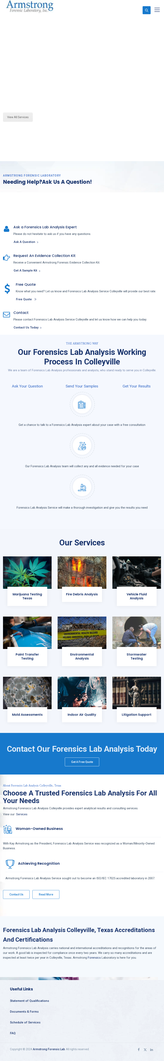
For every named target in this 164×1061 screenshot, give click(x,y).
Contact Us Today (26, 327)
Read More (46, 894)
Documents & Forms (24, 1011)
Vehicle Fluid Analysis (137, 596)
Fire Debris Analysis (82, 594)
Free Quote (24, 299)
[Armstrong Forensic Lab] (30, 6)
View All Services (18, 117)
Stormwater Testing (137, 656)
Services (21, 814)
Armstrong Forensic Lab (49, 1049)
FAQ (13, 1033)
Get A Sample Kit (25, 270)
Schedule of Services (25, 1022)
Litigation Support (136, 714)
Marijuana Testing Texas (27, 596)
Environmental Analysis (82, 656)
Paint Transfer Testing (27, 656)
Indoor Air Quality (82, 714)
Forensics (94, 957)
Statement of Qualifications (29, 1001)
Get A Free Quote (82, 762)
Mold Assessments (27, 714)
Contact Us (16, 894)
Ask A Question (24, 242)
